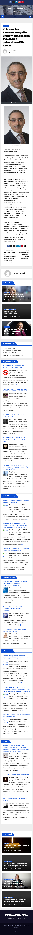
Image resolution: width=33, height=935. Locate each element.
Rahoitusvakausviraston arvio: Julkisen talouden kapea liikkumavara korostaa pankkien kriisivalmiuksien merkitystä (16, 657)
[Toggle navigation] (15, 17)
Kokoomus (6, 292)
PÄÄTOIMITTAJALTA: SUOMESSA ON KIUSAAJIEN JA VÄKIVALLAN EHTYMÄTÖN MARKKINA (16, 439)
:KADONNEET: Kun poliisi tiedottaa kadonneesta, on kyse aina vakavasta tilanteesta (13, 608)
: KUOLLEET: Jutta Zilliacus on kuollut (16, 847)
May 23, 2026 (9, 868)
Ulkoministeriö (7, 861)
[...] (16, 384)
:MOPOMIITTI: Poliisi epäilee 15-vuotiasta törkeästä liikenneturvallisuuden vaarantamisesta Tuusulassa (15, 583)
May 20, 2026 (9, 886)
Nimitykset (13, 309)
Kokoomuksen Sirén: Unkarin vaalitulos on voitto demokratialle (14, 296)
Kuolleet (6, 843)
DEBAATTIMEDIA (16, 8)
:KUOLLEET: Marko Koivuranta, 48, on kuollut (16, 774)
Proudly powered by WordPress (11, 925)
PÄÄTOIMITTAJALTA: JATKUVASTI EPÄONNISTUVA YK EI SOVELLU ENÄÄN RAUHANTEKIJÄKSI (15, 467)
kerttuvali (13, 50)
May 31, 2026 (9, 850)
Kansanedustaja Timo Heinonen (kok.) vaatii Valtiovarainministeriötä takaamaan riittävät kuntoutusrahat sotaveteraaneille (10, 256)
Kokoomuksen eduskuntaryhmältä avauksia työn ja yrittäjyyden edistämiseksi (24, 254)
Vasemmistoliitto (8, 879)
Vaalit (16, 931)
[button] (27, 16)
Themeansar (16, 927)
